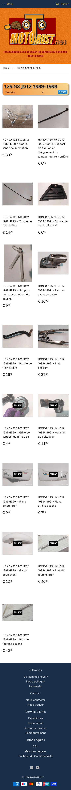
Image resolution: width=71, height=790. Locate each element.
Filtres (62, 92)
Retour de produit (35, 728)
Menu (10, 4)
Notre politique (35, 681)
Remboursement (35, 732)
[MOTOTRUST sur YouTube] (37, 768)
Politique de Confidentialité (35, 756)
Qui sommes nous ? (35, 676)
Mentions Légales (35, 751)
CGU (35, 746)
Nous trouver (35, 704)
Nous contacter (35, 700)
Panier (64, 4)
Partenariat (35, 686)
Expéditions (35, 718)
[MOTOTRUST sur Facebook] (32, 768)
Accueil (6, 68)
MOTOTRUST (37, 777)
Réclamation (35, 723)
